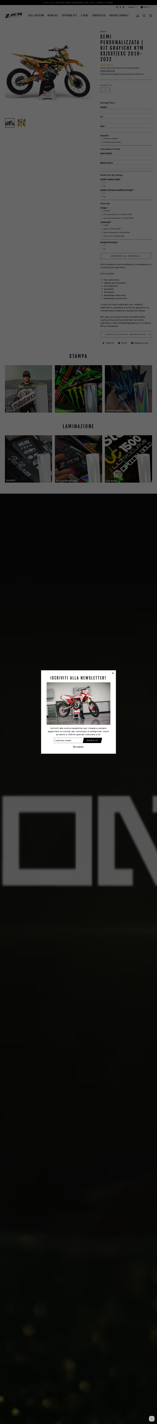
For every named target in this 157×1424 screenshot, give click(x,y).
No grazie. (78, 746)
